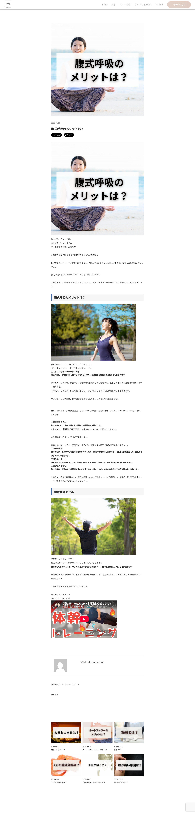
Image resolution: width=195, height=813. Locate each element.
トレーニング (125, 4)
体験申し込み (179, 4)
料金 (114, 4)
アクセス (159, 4)
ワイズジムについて (143, 4)
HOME (105, 4)
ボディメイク (69, 135)
